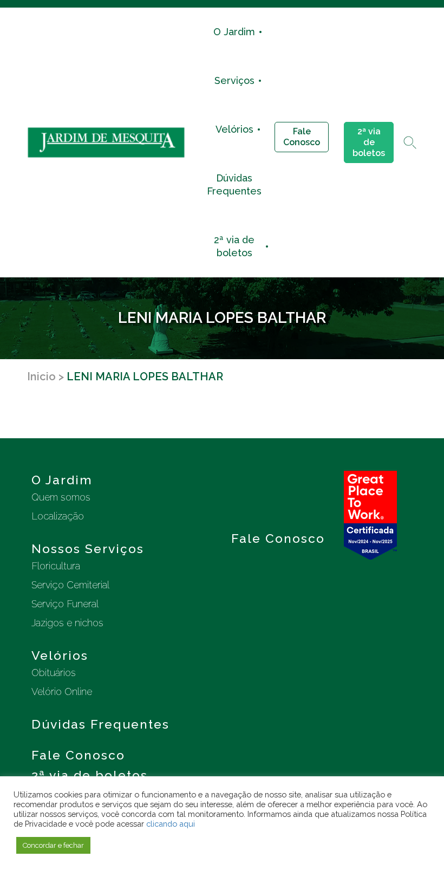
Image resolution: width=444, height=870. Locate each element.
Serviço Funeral (65, 603)
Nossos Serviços (87, 548)
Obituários (53, 672)
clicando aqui (170, 823)
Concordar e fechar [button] (53, 845)
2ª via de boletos (234, 246)
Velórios (234, 129)
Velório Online (61, 691)
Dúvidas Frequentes (234, 184)
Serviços (234, 80)
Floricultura (55, 566)
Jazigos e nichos (67, 622)
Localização (57, 516)
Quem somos (60, 497)
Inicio (41, 376)
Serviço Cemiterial (70, 584)
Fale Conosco (301, 136)
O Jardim (234, 31)
